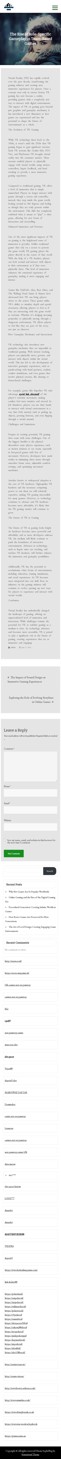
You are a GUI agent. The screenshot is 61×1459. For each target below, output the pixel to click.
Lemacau (9, 1128)
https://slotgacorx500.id (16, 1323)
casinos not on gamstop (16, 996)
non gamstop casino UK (16, 1152)
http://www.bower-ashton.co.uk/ (20, 1388)
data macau (10, 1164)
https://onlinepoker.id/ (15, 1306)
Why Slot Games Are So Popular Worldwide (29, 891)
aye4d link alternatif (29, 394)
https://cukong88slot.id (16, 1327)
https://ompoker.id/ (14, 1298)
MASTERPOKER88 (14, 1234)
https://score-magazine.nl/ (17, 973)
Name (7, 786)
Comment (9, 748)
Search (50, 871)
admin (13, 647)
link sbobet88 (11, 1281)
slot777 (12, 1175)
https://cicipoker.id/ (14, 1302)
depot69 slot (11, 1080)
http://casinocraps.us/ (15, 1364)
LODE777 (10, 1198)
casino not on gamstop (15, 1116)
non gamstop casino (14, 1032)
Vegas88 (9, 1068)
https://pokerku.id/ (14, 1293)
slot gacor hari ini (13, 1186)
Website (7, 820)
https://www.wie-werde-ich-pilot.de (21, 1424)
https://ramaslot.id (13, 1319)
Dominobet (10, 1104)
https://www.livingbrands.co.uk (19, 1412)
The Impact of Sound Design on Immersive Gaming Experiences (27, 679)
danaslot (9, 1210)
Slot (6, 1008)
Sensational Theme (30, 1454)
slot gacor (9, 1056)
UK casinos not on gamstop (18, 984)
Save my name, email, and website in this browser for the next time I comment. (31, 841)
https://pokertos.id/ (14, 1310)
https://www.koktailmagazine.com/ (21, 1270)
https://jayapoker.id (14, 1331)
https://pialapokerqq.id (16, 1335)
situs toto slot (11, 1044)
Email (7, 803)
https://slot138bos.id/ (15, 1352)
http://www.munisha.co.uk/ (17, 1400)
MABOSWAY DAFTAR (16, 1092)
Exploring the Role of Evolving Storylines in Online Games (31, 700)
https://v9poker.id (13, 1314)
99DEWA (9, 1246)
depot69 (9, 1258)
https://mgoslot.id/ (14, 1344)
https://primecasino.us (15, 1436)
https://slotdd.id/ (13, 1348)
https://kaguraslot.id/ (15, 1339)
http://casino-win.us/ (14, 1376)
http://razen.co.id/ (13, 961)
